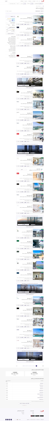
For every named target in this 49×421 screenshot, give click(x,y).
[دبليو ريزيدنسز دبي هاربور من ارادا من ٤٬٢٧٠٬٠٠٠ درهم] (29, 356)
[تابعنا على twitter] (7, 419)
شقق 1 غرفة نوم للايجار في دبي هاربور (11, 39)
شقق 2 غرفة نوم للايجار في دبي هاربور (11, 38)
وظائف (33, 413)
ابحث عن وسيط (25, 1)
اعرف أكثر (23, 359)
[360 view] (41, 118)
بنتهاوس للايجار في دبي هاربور (12, 44)
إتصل (27, 24)
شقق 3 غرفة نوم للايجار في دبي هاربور (11, 40)
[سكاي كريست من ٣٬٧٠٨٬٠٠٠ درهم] (29, 221)
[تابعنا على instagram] (11, 419)
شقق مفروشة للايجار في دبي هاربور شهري (11, 42)
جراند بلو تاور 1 (41, 383)
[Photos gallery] (38, 19)
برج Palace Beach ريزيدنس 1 (40, 397)
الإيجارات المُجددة (15, 372)
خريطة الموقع (28, 419)
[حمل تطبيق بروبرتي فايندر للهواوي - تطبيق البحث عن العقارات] (33, 416)
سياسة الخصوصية (38, 419)
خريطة (41, 11)
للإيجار (37, 1)
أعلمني (22, 169)
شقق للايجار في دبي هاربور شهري (12, 41)
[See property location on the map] (34, 22)
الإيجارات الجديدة (34, 372)
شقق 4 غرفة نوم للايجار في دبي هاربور (11, 43)
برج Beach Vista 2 (41, 392)
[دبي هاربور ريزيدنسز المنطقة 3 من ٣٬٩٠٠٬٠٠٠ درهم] (29, 82)
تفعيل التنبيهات (37, 11)
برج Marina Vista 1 (41, 399)
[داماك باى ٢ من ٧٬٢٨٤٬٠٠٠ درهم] (29, 288)
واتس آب (21, 24)
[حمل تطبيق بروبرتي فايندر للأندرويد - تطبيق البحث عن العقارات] (37, 416)
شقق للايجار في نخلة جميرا (12, 48)
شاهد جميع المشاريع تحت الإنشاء (29, 87)
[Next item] (6, 22)
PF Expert (23, 413)
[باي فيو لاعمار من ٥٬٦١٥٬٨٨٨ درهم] (29, 149)
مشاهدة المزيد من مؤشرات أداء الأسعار (24, 403)
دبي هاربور (41, 3)
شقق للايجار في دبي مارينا (12, 47)
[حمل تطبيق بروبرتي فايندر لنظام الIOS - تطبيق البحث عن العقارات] (42, 416)
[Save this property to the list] (18, 24)
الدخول (6, 1)
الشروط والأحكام (42, 419)
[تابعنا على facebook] (9, 419)
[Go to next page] (16, 366)
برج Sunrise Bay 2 (41, 395)
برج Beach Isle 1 (41, 388)
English (20, 419)
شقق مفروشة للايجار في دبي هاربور (12, 37)
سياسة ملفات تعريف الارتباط (33, 419)
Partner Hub (23, 412)
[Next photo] (43, 19)
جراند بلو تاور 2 (41, 386)
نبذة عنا (33, 412)
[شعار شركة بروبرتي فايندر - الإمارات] (42, 1)
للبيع (39, 1)
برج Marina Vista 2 (41, 390)
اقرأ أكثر (13, 30)
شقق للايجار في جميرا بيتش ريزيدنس (12, 49)
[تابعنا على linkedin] (6, 419)
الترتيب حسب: (10, 11)
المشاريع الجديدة (33, 1)
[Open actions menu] (17, 24)
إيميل (24, 24)
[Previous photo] (33, 19)
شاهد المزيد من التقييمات (11, 33)
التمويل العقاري (22, 1)
